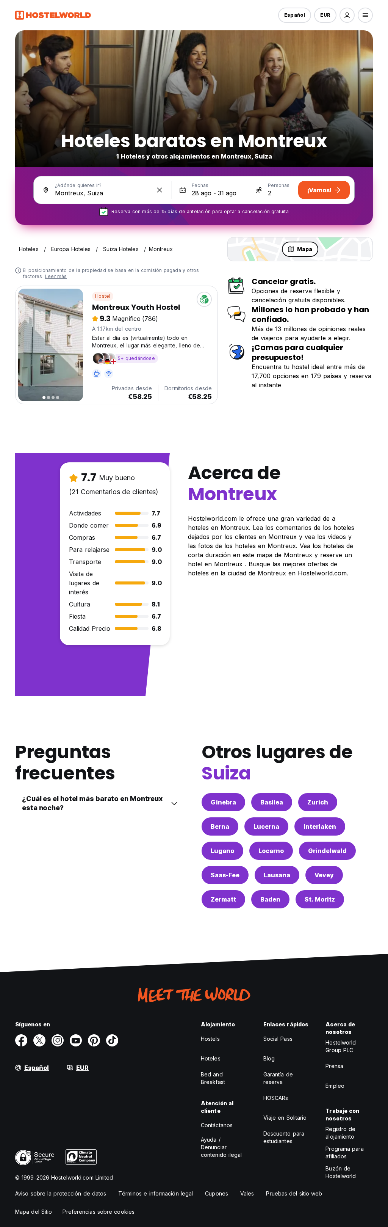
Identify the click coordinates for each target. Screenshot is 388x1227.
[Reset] (159, 190)
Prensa (334, 1066)
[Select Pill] (347, 15)
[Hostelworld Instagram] (58, 1040)
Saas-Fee (225, 875)
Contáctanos (217, 1125)
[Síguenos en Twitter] (39, 1040)
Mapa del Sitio (33, 1211)
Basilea (271, 802)
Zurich (317, 802)
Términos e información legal (155, 1193)
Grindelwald (327, 851)
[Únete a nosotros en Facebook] (21, 1040)
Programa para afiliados (344, 1152)
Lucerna (266, 826)
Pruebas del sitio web (294, 1193)
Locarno (271, 851)
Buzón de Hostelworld (340, 1172)
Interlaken (320, 826)
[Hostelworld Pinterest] (94, 1040)
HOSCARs (275, 1098)
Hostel (102, 296)
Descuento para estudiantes (283, 1137)
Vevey (324, 875)
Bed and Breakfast (213, 1078)
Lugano (222, 851)
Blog (269, 1058)
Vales (247, 1193)
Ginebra (223, 802)
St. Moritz (320, 899)
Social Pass (278, 1038)
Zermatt (223, 899)
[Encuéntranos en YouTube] (76, 1040)
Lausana (277, 875)
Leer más (56, 276)
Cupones (216, 1193)
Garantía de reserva (278, 1078)
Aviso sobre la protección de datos (60, 1193)
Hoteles (211, 1058)
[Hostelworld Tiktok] (112, 1040)
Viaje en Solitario (285, 1117)
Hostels (210, 1038)
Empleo (334, 1085)
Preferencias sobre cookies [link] (99, 1211)
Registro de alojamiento (340, 1133)
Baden (270, 899)
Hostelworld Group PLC (340, 1046)
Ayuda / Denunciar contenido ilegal (221, 1147)
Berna (220, 826)
